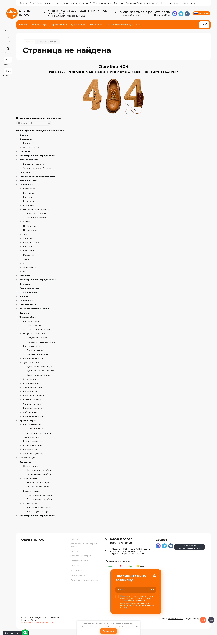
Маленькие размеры (37, 218)
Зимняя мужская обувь (38, 487)
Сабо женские (30, 412)
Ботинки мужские (32, 425)
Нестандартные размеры (36, 209)
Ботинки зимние (35, 350)
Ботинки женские (32, 346)
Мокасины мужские (33, 441)
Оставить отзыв (31, 147)
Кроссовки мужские (33, 445)
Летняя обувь (30, 503)
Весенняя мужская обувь (39, 499)
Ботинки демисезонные (39, 354)
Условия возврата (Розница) (37, 168)
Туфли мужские (31, 437)
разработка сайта (175, 619)
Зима (25, 271)
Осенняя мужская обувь (39, 474)
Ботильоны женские (33, 358)
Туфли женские (31, 362)
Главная (23, 3)
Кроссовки (28, 201)
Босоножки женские (33, 408)
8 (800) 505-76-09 (132, 12)
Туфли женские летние (38, 375)
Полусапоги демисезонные (41, 342)
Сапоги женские (31, 321)
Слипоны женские (32, 387)
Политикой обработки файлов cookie (123, 627)
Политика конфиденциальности (37, 622)
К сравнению (188, 3)
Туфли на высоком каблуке (40, 371)
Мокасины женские (33, 383)
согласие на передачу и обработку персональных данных (136, 597)
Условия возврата (102, 3)
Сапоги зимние (34, 325)
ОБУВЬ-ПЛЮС (25, 12)
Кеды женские (30, 391)
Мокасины (28, 205)
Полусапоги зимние (37, 338)
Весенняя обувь (31, 491)
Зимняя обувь (30, 478)
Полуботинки (30, 226)
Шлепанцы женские (33, 416)
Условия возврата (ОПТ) (35, 164)
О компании (36, 3)
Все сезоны (25, 462)
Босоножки (29, 189)
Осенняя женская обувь (39, 470)
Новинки (24, 313)
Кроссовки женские (33, 396)
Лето (25, 263)
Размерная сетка (170, 3)
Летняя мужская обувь (38, 511)
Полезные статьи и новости (34, 309)
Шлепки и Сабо (31, 242)
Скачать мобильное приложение (142, 3)
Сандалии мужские (33, 454)
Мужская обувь (27, 420)
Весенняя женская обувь (39, 495)
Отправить (152, 590)
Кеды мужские (30, 449)
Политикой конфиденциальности (132, 602)
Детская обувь (27, 458)
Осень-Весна (29, 267)
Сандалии (28, 238)
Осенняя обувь (30, 466)
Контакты (49, 3)
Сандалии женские (33, 404)
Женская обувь (27, 317)
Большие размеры (36, 213)
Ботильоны (28, 193)
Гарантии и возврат (29, 288)
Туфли (26, 234)
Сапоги (27, 222)
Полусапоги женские (34, 333)
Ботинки (27, 197)
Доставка (118, 3)
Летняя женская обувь (38, 507)
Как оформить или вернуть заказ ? (74, 3)
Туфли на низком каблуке (39, 367)
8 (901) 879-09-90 (157, 12)
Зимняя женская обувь (38, 482)
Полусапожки (30, 230)
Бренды (23, 296)
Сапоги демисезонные (38, 329)
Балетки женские (32, 400)
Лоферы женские (32, 379)
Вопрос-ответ (30, 143)
